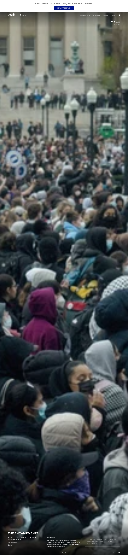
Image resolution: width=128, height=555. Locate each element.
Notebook (96, 15)
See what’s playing (64, 8)
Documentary (12, 542)
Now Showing (85, 15)
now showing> (92, 543)
